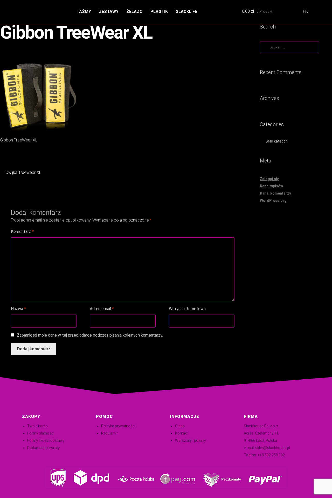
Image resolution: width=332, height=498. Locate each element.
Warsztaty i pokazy (190, 440)
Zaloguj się (269, 179)
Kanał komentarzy (275, 193)
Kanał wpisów (271, 186)
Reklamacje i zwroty (43, 448)
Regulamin (110, 433)
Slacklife (186, 11)
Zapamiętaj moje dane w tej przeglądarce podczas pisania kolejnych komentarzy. (90, 335)
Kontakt (181, 433)
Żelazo (134, 11)
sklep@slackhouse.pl (272, 448)
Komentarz (22, 231)
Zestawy (109, 11)
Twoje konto (37, 426)
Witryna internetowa (187, 308)
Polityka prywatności (118, 426)
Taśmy (84, 11)
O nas (180, 426)
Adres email (102, 308)
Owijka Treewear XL (23, 173)
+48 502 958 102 (271, 455)
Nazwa (18, 308)
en (305, 11)
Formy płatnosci (40, 433)
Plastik (159, 11)
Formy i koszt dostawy (46, 440)
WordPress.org (273, 200)
